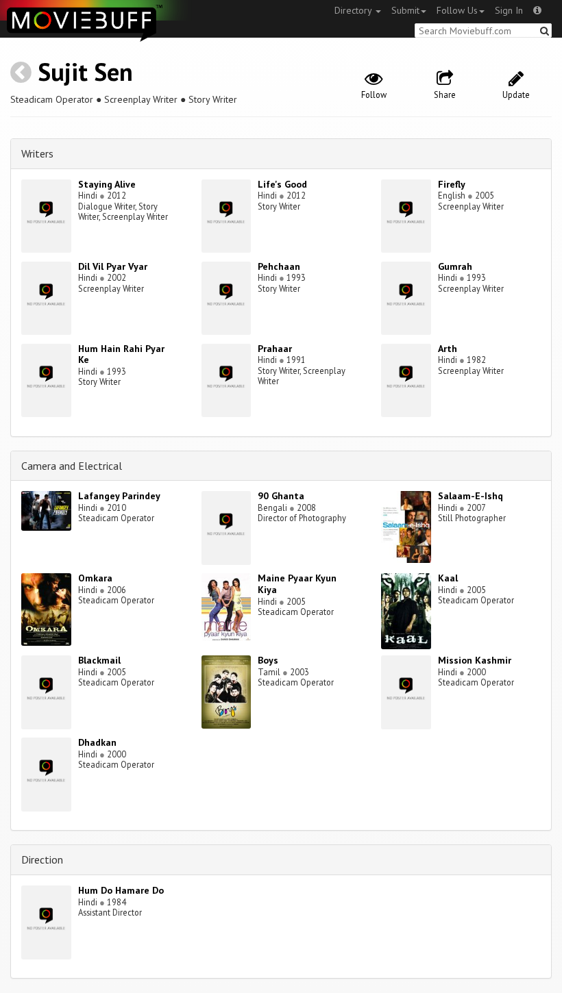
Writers (37, 153)
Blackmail (99, 660)
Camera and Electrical (71, 466)
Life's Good (282, 184)
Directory (354, 10)
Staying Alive (107, 184)
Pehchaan (279, 266)
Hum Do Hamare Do (121, 890)
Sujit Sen (85, 71)
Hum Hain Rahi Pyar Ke (121, 354)
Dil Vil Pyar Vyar (112, 266)
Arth (447, 348)
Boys (268, 660)
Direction (42, 859)
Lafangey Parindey (119, 496)
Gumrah (455, 266)
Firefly (451, 184)
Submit (405, 10)
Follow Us (457, 10)
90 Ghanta (281, 496)
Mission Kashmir (474, 660)
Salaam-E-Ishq (470, 496)
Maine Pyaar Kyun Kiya (297, 584)
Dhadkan (97, 742)
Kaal (448, 578)
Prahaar (275, 348)
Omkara (95, 578)
